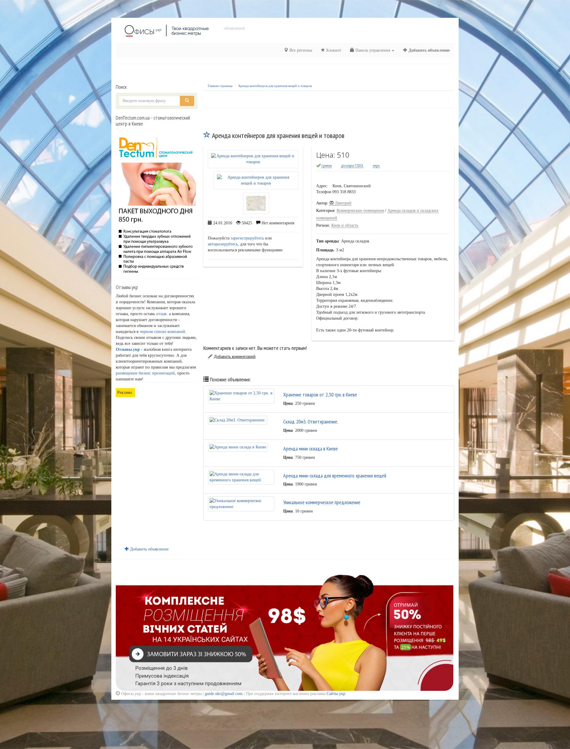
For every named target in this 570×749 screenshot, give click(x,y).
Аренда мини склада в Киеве (310, 448)
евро (376, 166)
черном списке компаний (162, 331)
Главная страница (220, 86)
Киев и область (344, 225)
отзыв (161, 314)
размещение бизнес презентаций (145, 373)
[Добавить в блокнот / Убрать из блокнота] (206, 135)
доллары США (352, 166)
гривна (327, 166)
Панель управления (372, 50)
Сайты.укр (336, 693)
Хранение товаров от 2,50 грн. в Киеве (320, 394)
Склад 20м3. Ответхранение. (310, 421)
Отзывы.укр (128, 349)
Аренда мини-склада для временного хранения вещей (334, 475)
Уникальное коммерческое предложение (321, 502)
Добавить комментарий (235, 356)
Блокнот (333, 50)
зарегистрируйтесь (247, 238)
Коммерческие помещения (360, 210)
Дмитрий (343, 203)
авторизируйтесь (223, 244)
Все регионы (300, 50)
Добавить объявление (428, 50)
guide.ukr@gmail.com (224, 693)
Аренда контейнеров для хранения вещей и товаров (275, 86)
